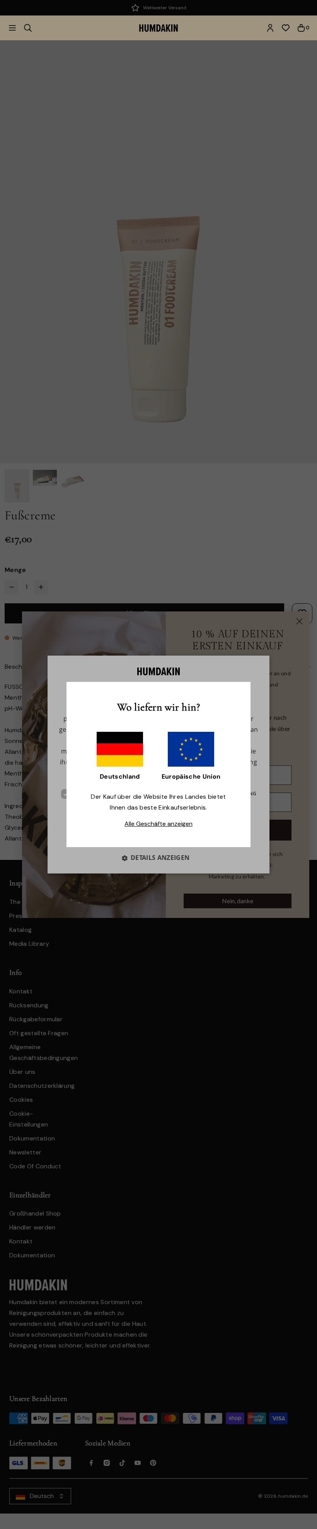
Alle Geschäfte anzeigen (158, 824)
